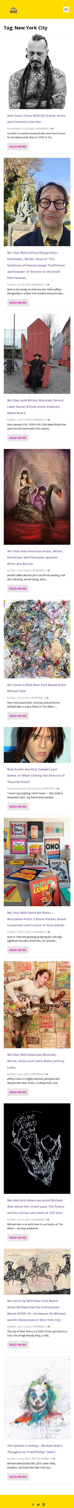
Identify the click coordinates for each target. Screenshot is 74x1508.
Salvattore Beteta (18, 788)
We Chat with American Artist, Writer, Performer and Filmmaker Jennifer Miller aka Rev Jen (35, 557)
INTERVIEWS (41, 128)
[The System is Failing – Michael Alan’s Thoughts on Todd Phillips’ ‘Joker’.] (37, 1397)
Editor (13, 284)
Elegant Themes (29, 1499)
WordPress (62, 1499)
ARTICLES (35, 1458)
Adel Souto (15, 128)
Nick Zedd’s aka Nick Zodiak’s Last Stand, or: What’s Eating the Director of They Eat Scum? (36, 775)
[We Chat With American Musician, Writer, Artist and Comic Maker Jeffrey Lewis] (37, 1004)
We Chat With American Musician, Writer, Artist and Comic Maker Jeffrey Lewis (35, 1061)
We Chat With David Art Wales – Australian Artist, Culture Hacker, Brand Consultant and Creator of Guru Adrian (36, 919)
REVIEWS (45, 1458)
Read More (18, 147)
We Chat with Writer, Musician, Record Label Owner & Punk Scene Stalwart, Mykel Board (35, 406)
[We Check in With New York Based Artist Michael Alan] (37, 639)
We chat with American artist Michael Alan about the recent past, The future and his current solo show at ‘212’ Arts (36, 1206)
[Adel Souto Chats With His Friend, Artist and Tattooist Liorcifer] (37, 71)
